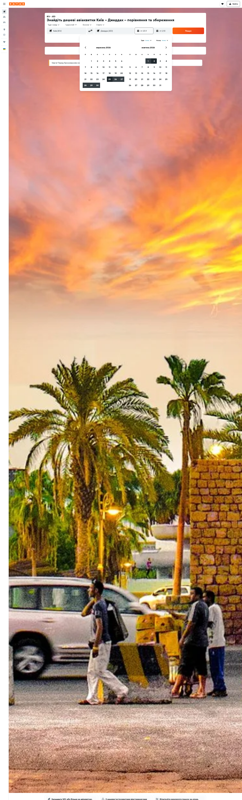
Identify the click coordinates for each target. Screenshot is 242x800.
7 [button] (85, 67)
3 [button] (103, 61)
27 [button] (122, 79)
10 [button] (103, 67)
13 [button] (122, 67)
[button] (4, 4)
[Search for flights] (4, 11)
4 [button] (109, 61)
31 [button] (160, 85)
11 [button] (109, 67)
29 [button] (91, 85)
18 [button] (110, 73)
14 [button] (85, 73)
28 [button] (85, 85)
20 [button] (121, 73)
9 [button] (97, 67)
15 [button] (91, 73)
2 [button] (97, 61)
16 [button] (97, 73)
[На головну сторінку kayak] (17, 3)
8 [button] (91, 67)
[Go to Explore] (4, 29)
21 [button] (85, 79)
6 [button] (121, 61)
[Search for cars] (4, 22)
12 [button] (116, 67)
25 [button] (109, 79)
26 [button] (115, 79)
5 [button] (115, 61)
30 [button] (97, 85)
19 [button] (116, 73)
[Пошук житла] (4, 16)
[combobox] (54, 24)
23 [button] (97, 79)
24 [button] (103, 79)
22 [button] (91, 79)
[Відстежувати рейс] (4, 34)
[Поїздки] (4, 41)
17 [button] (103, 73)
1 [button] (91, 61)
